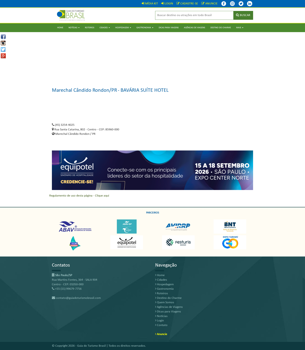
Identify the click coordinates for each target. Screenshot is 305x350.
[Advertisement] (152, 57)
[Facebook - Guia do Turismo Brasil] (223, 3)
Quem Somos (165, 302)
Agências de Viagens (194, 27)
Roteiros (89, 27)
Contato (162, 325)
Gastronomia (165, 289)
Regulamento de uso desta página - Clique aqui (79, 195)
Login (160, 320)
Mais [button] (239, 27)
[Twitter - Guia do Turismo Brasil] (241, 3)
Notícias (162, 316)
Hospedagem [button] (122, 27)
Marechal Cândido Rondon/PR (84, 90)
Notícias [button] (73, 27)
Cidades (161, 280)
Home (60, 27)
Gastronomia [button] (144, 27)
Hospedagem (165, 284)
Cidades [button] (104, 27)
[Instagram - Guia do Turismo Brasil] (232, 3)
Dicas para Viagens (169, 27)
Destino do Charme (220, 27)
